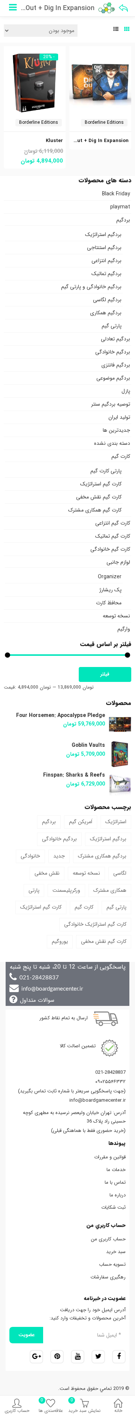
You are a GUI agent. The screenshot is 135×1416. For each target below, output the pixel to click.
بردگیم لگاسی (107, 300)
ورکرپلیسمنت (66, 890)
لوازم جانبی (118, 562)
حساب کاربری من (108, 1239)
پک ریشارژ (110, 590)
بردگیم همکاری (106, 313)
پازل (126, 391)
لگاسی (119, 873)
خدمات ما (116, 1170)
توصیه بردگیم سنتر (110, 404)
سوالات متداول (37, 1000)
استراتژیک (115, 822)
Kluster (54, 141)
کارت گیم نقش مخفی (99, 497)
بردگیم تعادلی (115, 339)
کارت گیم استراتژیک (101, 484)
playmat (120, 207)
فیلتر (105, 674)
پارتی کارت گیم (106, 471)
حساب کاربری (16, 1410)
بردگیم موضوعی (113, 378)
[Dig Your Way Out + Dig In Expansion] (100, 50)
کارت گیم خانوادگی (110, 549)
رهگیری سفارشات (108, 1277)
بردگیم (123, 220)
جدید (59, 856)
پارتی (33, 890)
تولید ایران (119, 417)
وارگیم (123, 629)
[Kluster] (35, 50)
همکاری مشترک (109, 890)
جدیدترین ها (116, 430)
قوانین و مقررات (110, 1157)
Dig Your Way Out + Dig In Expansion (84, 141)
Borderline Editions (104, 122)
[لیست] (115, 29)
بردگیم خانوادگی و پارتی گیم (91, 287)
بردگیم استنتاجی (104, 247)
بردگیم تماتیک (107, 274)
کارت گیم (120, 456)
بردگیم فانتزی (115, 365)
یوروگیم (60, 941)
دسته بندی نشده (112, 443)
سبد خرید (116, 1252)
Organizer (110, 577)
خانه (118, 1410)
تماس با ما (115, 1182)
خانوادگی (30, 856)
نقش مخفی (47, 873)
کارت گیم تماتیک (112, 536)
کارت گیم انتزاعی (112, 523)
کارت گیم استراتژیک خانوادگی (95, 924)
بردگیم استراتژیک (103, 234)
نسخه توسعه (116, 616)
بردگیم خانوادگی (112, 352)
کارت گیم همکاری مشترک (95, 510)
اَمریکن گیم (80, 822)
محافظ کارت (109, 603)
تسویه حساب (112, 1264)
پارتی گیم (112, 326)
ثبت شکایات (113, 1207)
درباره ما (118, 1195)
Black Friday (116, 194)
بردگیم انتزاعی (107, 261)
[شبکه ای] (126, 29)
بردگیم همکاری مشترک (102, 856)
